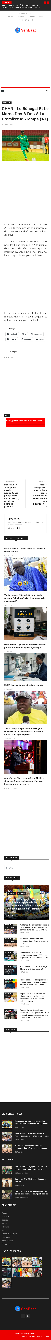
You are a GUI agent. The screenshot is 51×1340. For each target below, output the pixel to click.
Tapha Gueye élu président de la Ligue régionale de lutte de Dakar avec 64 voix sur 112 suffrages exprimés (23, 734)
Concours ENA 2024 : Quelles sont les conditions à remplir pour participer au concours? (31, 1196)
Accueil (10, 19)
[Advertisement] (25, 61)
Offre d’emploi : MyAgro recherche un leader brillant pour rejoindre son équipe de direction (31, 1171)
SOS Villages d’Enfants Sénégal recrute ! (24, 687)
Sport (41, 19)
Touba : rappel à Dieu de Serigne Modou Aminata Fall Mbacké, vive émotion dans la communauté (24, 601)
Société (8, 958)
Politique (31, 19)
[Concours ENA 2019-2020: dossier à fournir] (7, 1185)
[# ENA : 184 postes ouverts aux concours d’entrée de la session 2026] (7, 1152)
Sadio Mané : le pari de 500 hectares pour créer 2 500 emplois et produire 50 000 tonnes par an (34, 957)
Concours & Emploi (9, 930)
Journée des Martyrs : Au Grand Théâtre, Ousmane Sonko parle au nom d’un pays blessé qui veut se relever (24, 784)
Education (6, 1240)
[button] (45, 2)
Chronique (6, 1246)
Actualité (20, 19)
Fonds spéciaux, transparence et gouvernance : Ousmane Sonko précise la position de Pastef (34, 984)
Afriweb (33, 1336)
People (4, 1226)
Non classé (7, 105)
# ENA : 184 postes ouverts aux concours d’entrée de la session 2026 (34, 943)
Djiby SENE (14, 521)
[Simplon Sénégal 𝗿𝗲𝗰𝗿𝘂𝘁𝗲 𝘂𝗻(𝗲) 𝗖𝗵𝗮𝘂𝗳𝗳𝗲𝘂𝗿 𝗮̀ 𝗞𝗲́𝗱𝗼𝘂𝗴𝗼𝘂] (6, 1279)
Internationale (7, 1243)
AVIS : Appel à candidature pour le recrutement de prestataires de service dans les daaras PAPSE (34, 929)
